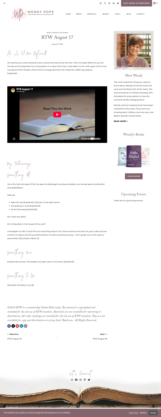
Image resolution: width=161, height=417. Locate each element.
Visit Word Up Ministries (136, 3)
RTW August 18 (100, 336)
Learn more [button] (133, 413)
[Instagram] (109, 3)
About (79, 14)
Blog (129, 14)
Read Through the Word (57, 32)
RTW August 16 (14, 336)
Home (68, 14)
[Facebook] (105, 3)
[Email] (101, 3)
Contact (140, 14)
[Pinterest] (114, 3)
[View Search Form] (4, 3)
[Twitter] (118, 3)
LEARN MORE (134, 176)
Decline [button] (143, 413)
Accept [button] (153, 413)
